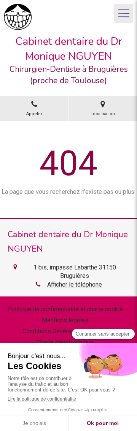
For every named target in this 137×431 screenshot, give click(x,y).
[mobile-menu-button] (123, 13)
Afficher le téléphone (74, 284)
